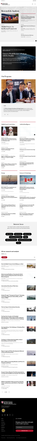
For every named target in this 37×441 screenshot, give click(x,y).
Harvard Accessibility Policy (11, 437)
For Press (2, 422)
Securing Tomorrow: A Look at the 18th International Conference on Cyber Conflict (27, 206)
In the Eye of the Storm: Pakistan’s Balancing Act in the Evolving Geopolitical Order (9, 197)
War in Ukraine (9, 234)
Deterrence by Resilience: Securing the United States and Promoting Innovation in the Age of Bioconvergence (28, 17)
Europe (18, 242)
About (2, 418)
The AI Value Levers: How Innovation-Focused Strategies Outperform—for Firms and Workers (27, 163)
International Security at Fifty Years (27, 35)
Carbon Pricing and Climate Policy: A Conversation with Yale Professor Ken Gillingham (8, 206)
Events (2, 420)
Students (2, 425)
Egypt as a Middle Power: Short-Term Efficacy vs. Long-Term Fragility (8, 157)
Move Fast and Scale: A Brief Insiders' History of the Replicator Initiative (27, 214)
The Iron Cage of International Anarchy (10, 307)
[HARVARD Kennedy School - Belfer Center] (5, 4)
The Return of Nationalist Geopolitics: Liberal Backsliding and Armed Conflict (11, 340)
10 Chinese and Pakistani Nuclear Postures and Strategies (7, 149)
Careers (2, 429)
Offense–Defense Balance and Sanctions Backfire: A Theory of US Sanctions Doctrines (9, 165)
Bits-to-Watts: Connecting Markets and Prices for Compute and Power (8, 188)
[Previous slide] (5, 114)
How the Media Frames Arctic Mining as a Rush (12, 264)
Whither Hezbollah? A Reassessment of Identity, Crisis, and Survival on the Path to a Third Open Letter (9, 139)
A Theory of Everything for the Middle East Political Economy (8, 214)
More (35, 4)
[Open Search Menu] (32, 4)
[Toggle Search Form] (35, 257)
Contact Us (3, 430)
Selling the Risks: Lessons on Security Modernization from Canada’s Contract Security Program (27, 188)
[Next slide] (8, 114)
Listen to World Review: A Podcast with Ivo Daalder (15, 55)
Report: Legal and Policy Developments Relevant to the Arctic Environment (12, 351)
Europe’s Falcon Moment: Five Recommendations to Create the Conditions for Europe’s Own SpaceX (13, 372)
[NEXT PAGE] (9, 392)
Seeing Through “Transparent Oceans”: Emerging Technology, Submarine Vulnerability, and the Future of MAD (12, 296)
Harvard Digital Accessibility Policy (21, 437)
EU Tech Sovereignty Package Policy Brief (27, 156)
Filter (5, 257)
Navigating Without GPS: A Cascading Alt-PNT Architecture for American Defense (28, 198)
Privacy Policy (3, 437)
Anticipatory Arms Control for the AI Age (27, 149)
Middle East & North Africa (11, 239)
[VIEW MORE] (4, 66)
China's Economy (18, 234)
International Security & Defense (24, 239)
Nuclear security (27, 234)
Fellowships (3, 423)
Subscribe (34, 0)
